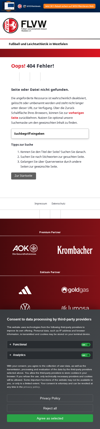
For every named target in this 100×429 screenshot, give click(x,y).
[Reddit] (45, 76)
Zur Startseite (23, 176)
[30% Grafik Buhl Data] (50, 6)
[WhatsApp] (14, 76)
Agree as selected (50, 418)
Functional (20, 344)
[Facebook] (24, 76)
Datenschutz (58, 203)
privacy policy (31, 387)
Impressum (41, 203)
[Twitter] (35, 76)
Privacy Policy (50, 398)
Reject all (50, 408)
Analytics (19, 355)
